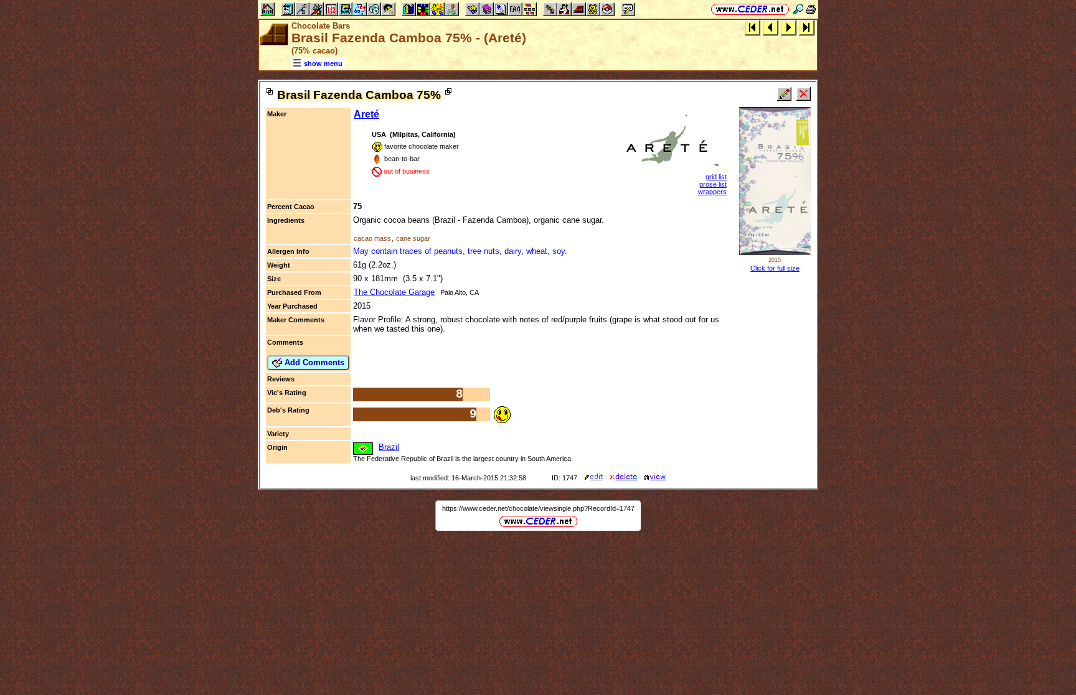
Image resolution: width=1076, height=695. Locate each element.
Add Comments (313, 362)
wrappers (712, 191)
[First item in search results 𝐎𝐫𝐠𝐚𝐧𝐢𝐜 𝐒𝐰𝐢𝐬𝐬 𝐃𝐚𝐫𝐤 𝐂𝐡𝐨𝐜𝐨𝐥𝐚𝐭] (752, 27)
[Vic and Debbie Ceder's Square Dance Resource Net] (750, 9)
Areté (366, 114)
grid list (716, 176)
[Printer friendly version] (811, 9)
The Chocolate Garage (394, 292)
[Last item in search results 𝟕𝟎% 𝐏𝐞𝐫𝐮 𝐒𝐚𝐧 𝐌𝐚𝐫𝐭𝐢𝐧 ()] (806, 27)
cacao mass (372, 238)
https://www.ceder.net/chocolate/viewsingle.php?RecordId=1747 (538, 508)
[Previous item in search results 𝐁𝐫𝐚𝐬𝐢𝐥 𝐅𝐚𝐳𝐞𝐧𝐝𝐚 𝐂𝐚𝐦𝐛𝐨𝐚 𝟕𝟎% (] (770, 27)
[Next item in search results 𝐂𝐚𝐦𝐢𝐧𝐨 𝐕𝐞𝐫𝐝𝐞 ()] (788, 27)
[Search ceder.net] (798, 9)
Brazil (389, 447)
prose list (713, 184)
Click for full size (775, 268)
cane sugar (413, 238)
